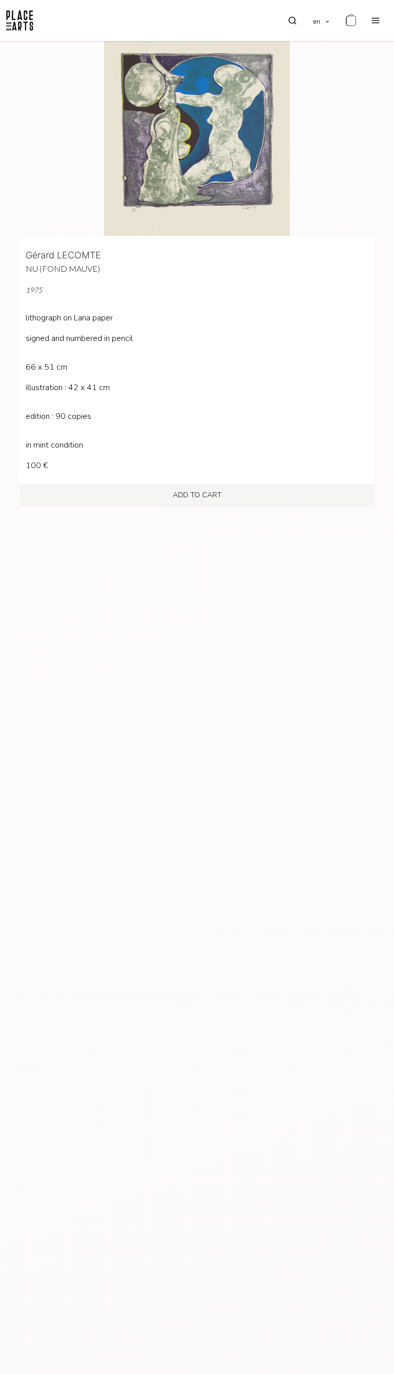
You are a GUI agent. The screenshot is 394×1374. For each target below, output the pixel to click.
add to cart (197, 495)
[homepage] (19, 20)
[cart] (351, 20)
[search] (292, 20)
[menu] (375, 20)
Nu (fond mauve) (63, 268)
